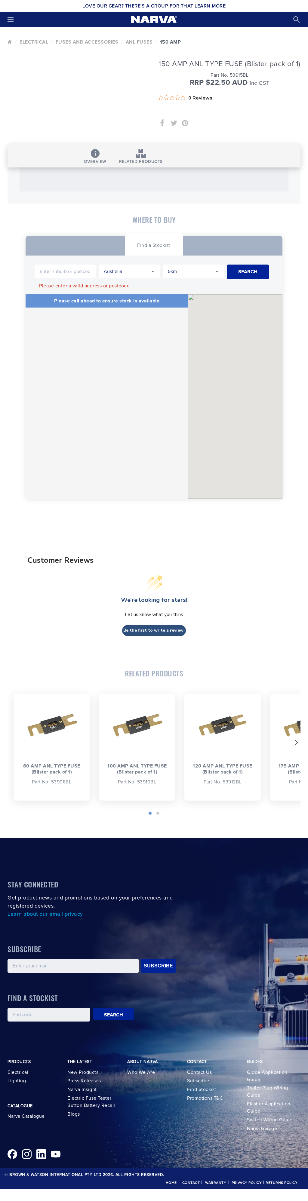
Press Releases (84, 1080)
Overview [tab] (95, 162)
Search (113, 1015)
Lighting (17, 1080)
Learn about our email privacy (45, 914)
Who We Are (141, 1072)
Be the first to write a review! (154, 630)
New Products (82, 1072)
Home (171, 1183)
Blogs (73, 1114)
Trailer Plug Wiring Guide (267, 1092)
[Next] (295, 742)
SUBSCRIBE (158, 965)
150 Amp (170, 42)
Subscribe (198, 1080)
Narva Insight (82, 1089)
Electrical (34, 42)
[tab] (153, 244)
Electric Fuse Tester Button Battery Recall (91, 1102)
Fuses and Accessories (87, 42)
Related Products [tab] (141, 162)
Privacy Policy (247, 1183)
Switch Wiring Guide (270, 1119)
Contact (191, 1183)
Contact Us (199, 1072)
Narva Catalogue (26, 1116)
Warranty (215, 1183)
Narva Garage (262, 1128)
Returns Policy (281, 1183)
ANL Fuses (139, 42)
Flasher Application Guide (269, 1107)
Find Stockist (201, 1089)
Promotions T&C (205, 1098)
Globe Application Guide (267, 1076)
